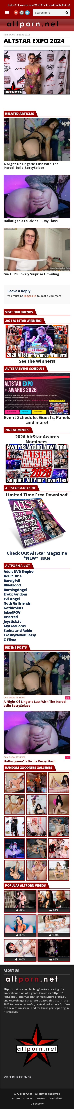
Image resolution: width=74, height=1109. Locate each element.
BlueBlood (12, 585)
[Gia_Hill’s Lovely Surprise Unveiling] (37, 249)
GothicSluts (13, 607)
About (16, 1098)
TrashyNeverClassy (20, 635)
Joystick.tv (12, 621)
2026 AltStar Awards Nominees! (37, 439)
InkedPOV (12, 612)
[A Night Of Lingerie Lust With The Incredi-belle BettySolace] (37, 139)
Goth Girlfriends (17, 603)
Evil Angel (12, 598)
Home (7, 34)
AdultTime (12, 576)
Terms (40, 1098)
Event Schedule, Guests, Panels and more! (37, 419)
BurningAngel (15, 589)
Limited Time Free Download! (37, 495)
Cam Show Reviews (14, 698)
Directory (37, 1103)
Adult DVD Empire (18, 571)
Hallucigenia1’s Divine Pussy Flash (31, 221)
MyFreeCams (15, 626)
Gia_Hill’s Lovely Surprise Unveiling (31, 274)
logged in (30, 296)
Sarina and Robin (18, 630)
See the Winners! (37, 361)
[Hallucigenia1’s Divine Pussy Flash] (37, 196)
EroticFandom (15, 594)
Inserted (11, 616)
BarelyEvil (12, 580)
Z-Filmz (10, 639)
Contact (28, 1098)
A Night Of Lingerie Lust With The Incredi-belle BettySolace (31, 166)
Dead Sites (55, 1098)
